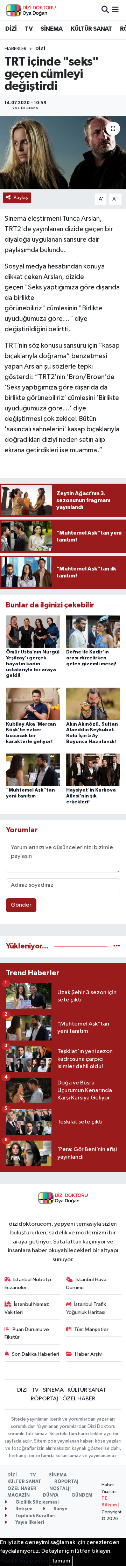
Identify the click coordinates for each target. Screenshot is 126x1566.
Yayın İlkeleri (29, 1522)
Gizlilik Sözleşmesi (36, 1502)
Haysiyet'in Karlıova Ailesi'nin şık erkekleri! (91, 796)
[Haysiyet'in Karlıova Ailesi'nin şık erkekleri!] (93, 770)
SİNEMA (51, 29)
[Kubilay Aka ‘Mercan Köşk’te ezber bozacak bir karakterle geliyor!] (33, 703)
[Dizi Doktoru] (31, 10)
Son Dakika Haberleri (35, 1354)
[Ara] (105, 10)
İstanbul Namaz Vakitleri (27, 1308)
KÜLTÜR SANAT (91, 29)
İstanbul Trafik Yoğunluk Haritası (86, 1308)
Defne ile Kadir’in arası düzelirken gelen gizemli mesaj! (91, 658)
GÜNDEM (81, 1495)
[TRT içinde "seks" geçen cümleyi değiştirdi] (63, 152)
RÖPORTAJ (44, 1399)
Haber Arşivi (89, 1354)
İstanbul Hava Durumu (86, 1283)
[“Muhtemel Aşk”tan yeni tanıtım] (33, 770)
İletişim (23, 1509)
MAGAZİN (18, 1495)
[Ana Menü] (115, 10)
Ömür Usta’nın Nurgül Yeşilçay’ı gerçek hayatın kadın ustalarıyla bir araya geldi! (32, 664)
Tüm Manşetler (91, 1329)
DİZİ (11, 29)
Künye (59, 1509)
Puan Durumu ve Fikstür (27, 1333)
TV (29, 29)
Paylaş (21, 197)
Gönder (21, 905)
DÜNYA (50, 1495)
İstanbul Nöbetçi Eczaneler (28, 1283)
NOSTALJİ (60, 1488)
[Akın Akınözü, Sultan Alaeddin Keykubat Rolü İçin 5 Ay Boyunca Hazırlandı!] (93, 703)
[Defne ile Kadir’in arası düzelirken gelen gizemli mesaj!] (93, 632)
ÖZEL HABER (78, 1399)
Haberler (16, 48)
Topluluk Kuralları (35, 1516)
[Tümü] (116, 946)
